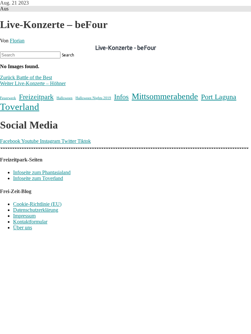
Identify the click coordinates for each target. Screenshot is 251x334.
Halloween (65, 98)
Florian (17, 40)
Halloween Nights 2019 (93, 98)
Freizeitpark (36, 97)
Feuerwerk (8, 98)
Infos (121, 97)
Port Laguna (218, 97)
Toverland (19, 106)
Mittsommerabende (165, 96)
